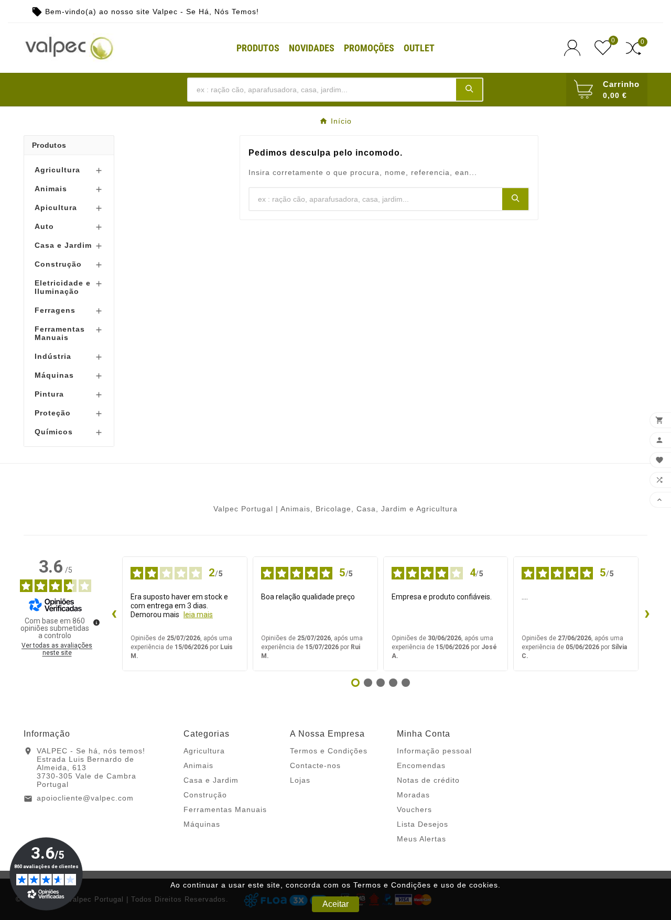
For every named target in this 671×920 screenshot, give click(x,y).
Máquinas (54, 375)
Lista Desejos (422, 824)
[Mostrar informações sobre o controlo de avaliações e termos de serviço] (96, 622)
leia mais (198, 614)
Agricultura (57, 170)
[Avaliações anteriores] (113, 614)
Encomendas (421, 765)
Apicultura (56, 207)
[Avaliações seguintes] (647, 614)
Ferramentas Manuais (60, 333)
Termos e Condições (328, 751)
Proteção (53, 413)
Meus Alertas (421, 839)
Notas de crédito (428, 780)
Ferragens (55, 310)
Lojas (300, 780)
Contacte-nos (315, 765)
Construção (58, 264)
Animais (51, 188)
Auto (44, 226)
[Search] (469, 89)
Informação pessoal (434, 751)
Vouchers (414, 809)
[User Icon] (575, 48)
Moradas (413, 795)
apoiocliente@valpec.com (85, 798)
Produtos (49, 145)
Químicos (54, 432)
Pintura (49, 394)
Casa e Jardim (63, 245)
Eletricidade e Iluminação (63, 287)
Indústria (53, 356)
